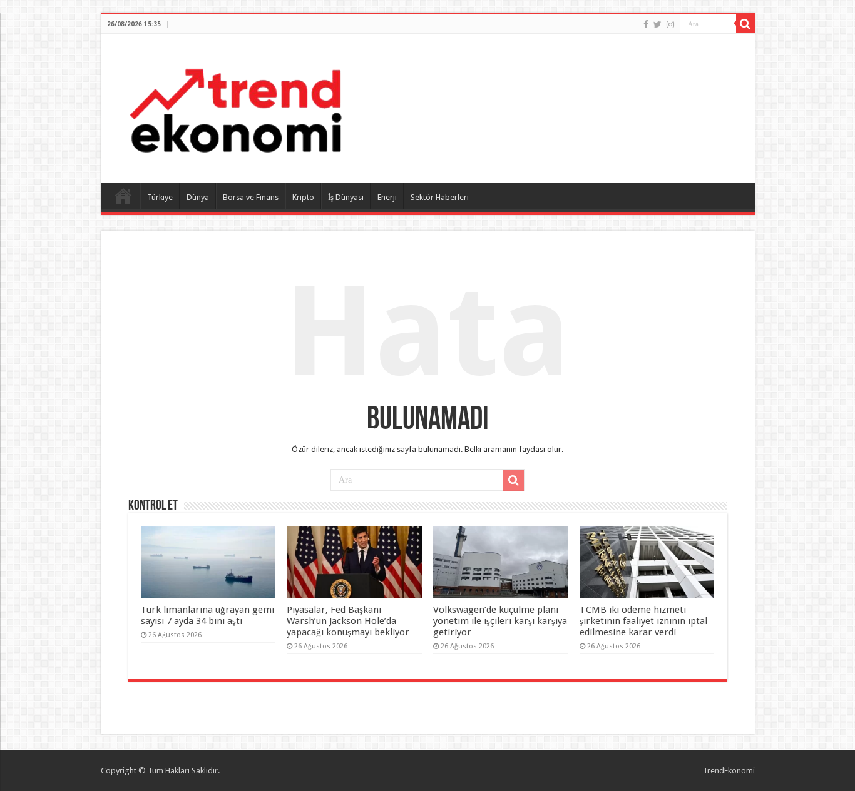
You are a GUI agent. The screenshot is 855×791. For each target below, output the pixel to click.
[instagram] (670, 24)
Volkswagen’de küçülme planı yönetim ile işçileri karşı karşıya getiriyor (500, 621)
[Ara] (745, 23)
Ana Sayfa (123, 196)
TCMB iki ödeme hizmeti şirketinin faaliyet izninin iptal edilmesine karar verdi (643, 621)
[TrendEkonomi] (235, 106)
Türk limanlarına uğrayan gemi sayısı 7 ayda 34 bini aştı (207, 615)
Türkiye (160, 197)
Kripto (303, 197)
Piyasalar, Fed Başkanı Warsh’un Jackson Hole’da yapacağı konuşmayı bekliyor (348, 621)
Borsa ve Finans (251, 197)
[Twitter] (657, 24)
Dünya (198, 197)
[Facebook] (646, 24)
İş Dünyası (346, 197)
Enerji (387, 197)
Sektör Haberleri (440, 197)
